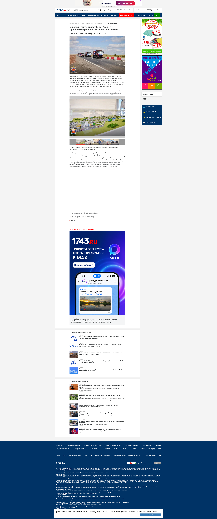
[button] (71, 118)
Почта (134, 449)
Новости (60, 15)
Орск (86, 455)
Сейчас (96, 10)
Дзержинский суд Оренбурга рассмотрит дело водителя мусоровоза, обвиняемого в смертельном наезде (94, 321)
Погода (150, 15)
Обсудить (113, 23)
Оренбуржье (108, 455)
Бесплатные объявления (90, 15)
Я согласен (150, 514)
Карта (124, 449)
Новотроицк (98, 455)
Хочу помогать (79, 449)
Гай (91, 455)
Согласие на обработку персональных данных (127, 455)
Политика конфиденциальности (152, 455)
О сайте (58, 455)
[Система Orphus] (157, 463)
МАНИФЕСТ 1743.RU (111, 449)
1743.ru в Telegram (72, 15)
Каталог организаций (109, 15)
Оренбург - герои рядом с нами (151, 449)
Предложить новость (63, 449)
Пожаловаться (94, 449)
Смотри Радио (148, 94)
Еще (158, 15)
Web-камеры (141, 15)
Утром (106, 10)
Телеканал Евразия (126, 15)
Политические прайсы (75, 455)
